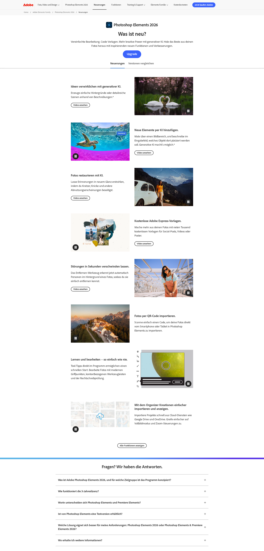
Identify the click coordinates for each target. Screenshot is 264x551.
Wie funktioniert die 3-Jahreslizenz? (78, 491)
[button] (188, 110)
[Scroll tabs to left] (2, 63)
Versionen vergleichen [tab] (141, 63)
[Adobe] (28, 5)
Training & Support (135, 5)
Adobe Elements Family (42, 12)
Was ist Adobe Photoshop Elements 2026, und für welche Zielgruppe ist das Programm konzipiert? (114, 480)
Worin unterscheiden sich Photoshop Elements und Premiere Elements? (99, 502)
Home (26, 12)
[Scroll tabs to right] (261, 63)
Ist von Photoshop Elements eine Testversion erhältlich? (90, 514)
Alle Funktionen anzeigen (132, 445)
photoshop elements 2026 (64, 12)
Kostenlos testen (180, 5)
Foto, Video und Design (47, 5)
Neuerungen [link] (99, 5)
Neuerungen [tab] (117, 63)
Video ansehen (80, 105)
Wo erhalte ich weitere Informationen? (80, 540)
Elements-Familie (158, 5)
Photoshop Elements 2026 (76, 5)
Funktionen (116, 5)
